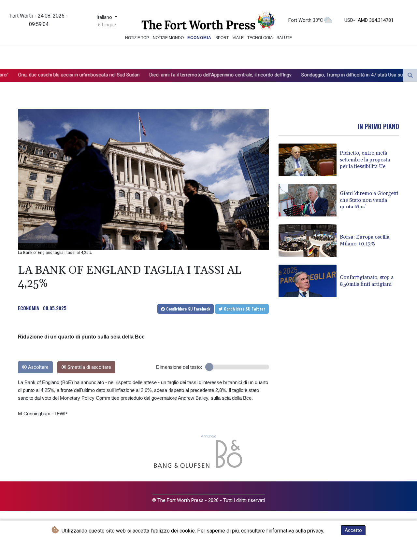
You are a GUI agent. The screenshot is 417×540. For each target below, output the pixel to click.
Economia (199, 37)
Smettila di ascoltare (88, 367)
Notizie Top (137, 37)
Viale (238, 37)
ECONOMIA (28, 308)
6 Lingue (107, 25)
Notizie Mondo (168, 37)
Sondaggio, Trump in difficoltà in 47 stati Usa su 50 (320, 75)
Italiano (104, 17)
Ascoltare (38, 367)
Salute (284, 37)
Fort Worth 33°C (305, 20)
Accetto (353, 530)
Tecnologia (260, 37)
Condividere (187, 309)
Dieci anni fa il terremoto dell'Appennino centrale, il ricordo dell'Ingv (186, 75)
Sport (222, 37)
